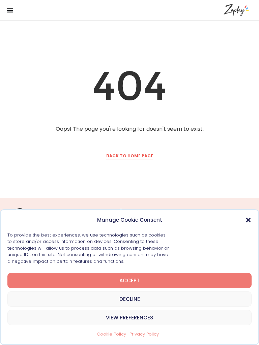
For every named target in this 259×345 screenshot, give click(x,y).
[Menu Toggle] (10, 10)
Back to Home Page (129, 156)
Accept (129, 280)
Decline (129, 299)
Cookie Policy (111, 334)
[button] (248, 220)
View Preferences (129, 317)
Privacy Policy (144, 334)
